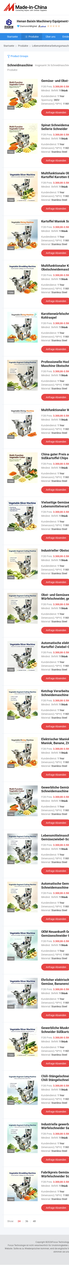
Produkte (33, 36)
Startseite (12, 36)
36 (26, 1221)
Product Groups (19, 56)
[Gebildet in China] (26, 7)
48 (34, 1221)
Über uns (50, 36)
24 (19, 1221)
